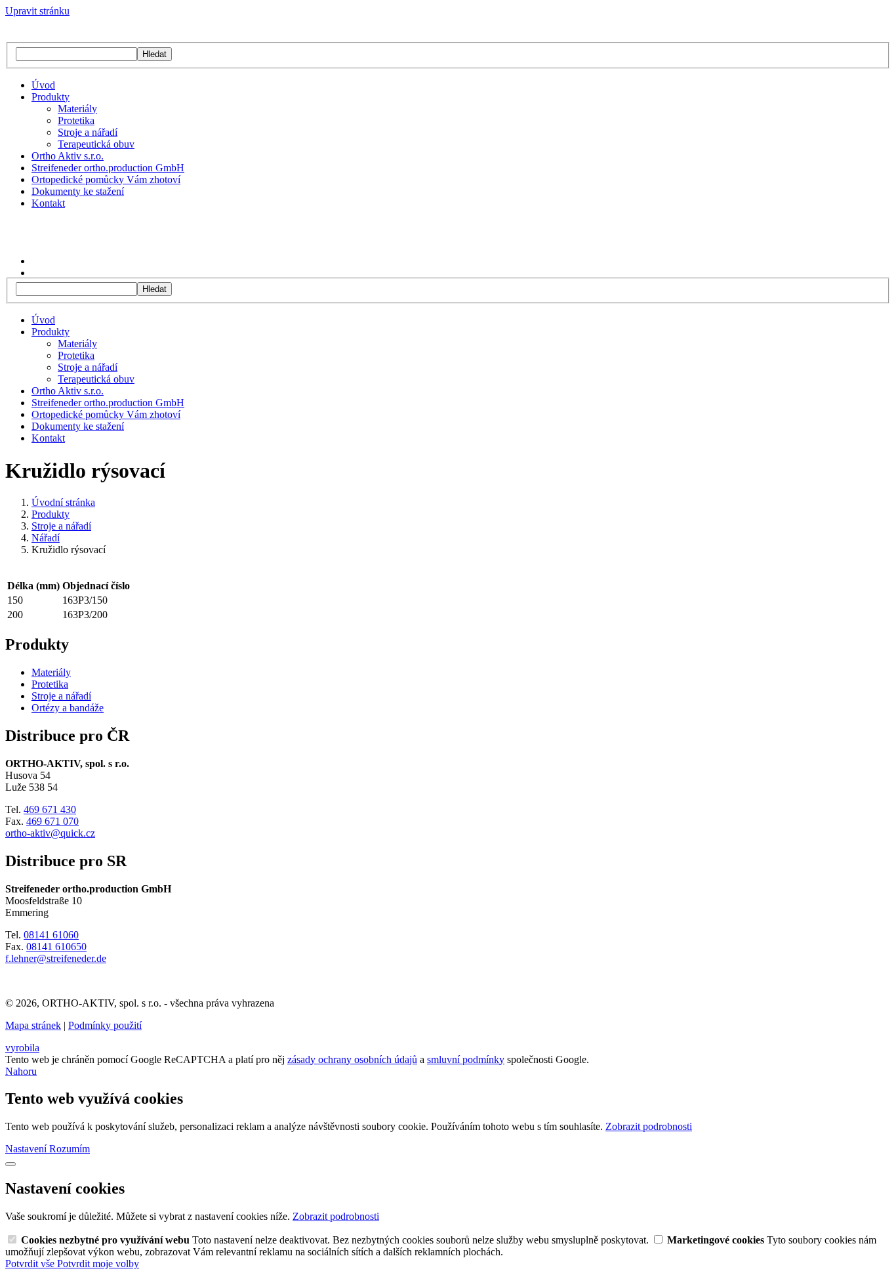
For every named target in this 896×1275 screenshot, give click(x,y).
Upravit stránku (37, 10)
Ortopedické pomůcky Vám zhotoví (105, 179)
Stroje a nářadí (87, 132)
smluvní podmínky (465, 1059)
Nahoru (21, 1071)
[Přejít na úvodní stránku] (62, 35)
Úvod (43, 85)
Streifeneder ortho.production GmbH (107, 167)
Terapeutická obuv (96, 144)
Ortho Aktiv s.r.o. (67, 155)
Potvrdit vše (31, 1263)
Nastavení (27, 1148)
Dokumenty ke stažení (77, 191)
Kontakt (48, 203)
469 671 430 (50, 809)
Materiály (77, 108)
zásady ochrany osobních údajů (352, 1059)
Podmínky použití (105, 1025)
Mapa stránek (33, 1025)
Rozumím (69, 1148)
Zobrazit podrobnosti (648, 1126)
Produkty (50, 96)
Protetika (76, 120)
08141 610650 (56, 946)
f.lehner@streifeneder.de (55, 958)
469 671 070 (52, 821)
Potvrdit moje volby (98, 1263)
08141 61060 (51, 934)
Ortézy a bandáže (67, 707)
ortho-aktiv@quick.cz (50, 833)
